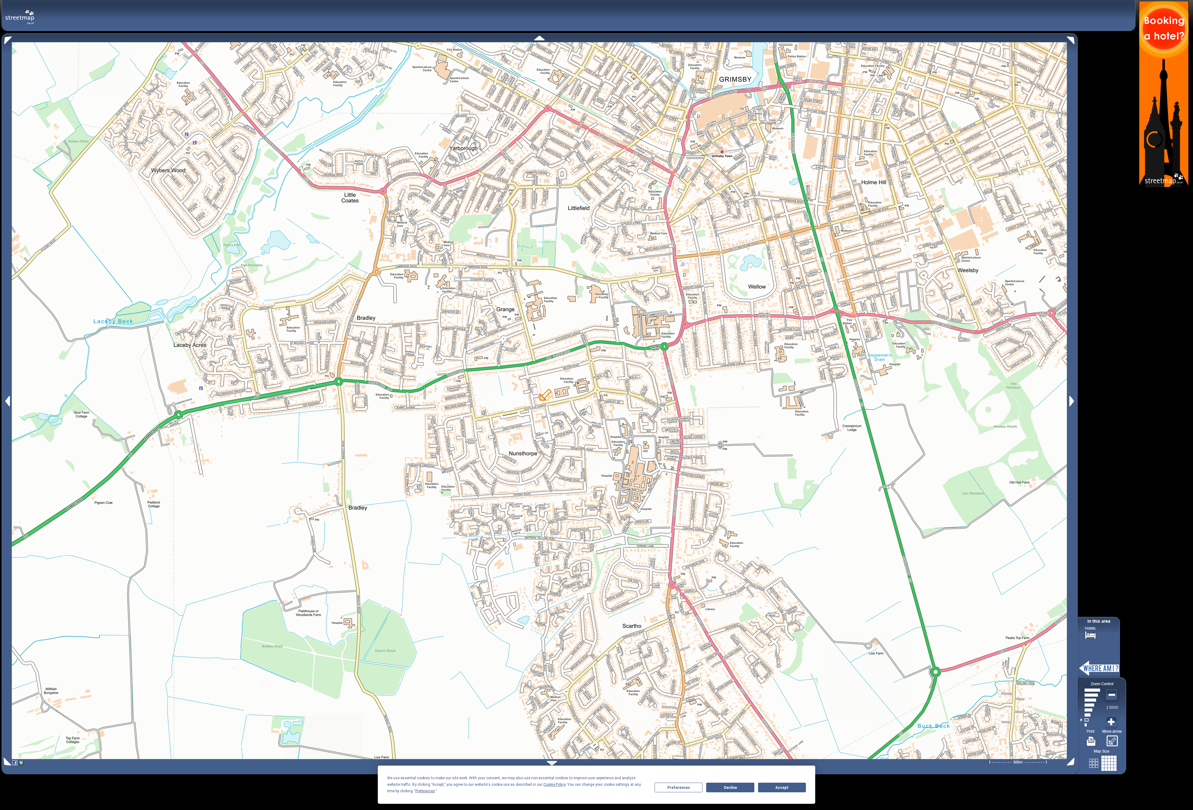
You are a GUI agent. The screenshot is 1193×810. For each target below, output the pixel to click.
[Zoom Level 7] (1090, 695)
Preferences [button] (425, 791)
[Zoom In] (1112, 722)
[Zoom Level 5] (1090, 705)
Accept (781, 787)
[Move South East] (1072, 762)
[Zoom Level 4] (1090, 710)
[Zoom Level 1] (1090, 724)
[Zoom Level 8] (1090, 690)
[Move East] (1072, 401)
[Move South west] (6, 762)
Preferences (678, 787)
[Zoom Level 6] (1090, 700)
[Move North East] (1072, 38)
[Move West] (7, 401)
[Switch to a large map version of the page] (1103, 762)
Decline (730, 787)
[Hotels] (1090, 634)
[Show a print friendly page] (1091, 739)
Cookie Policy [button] (554, 784)
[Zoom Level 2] (1090, 719)
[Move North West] (7, 38)
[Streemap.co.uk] (20, 13)
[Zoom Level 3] (1090, 715)
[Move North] (539, 38)
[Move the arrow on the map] (1112, 739)
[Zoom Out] (1112, 695)
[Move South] (551, 763)
